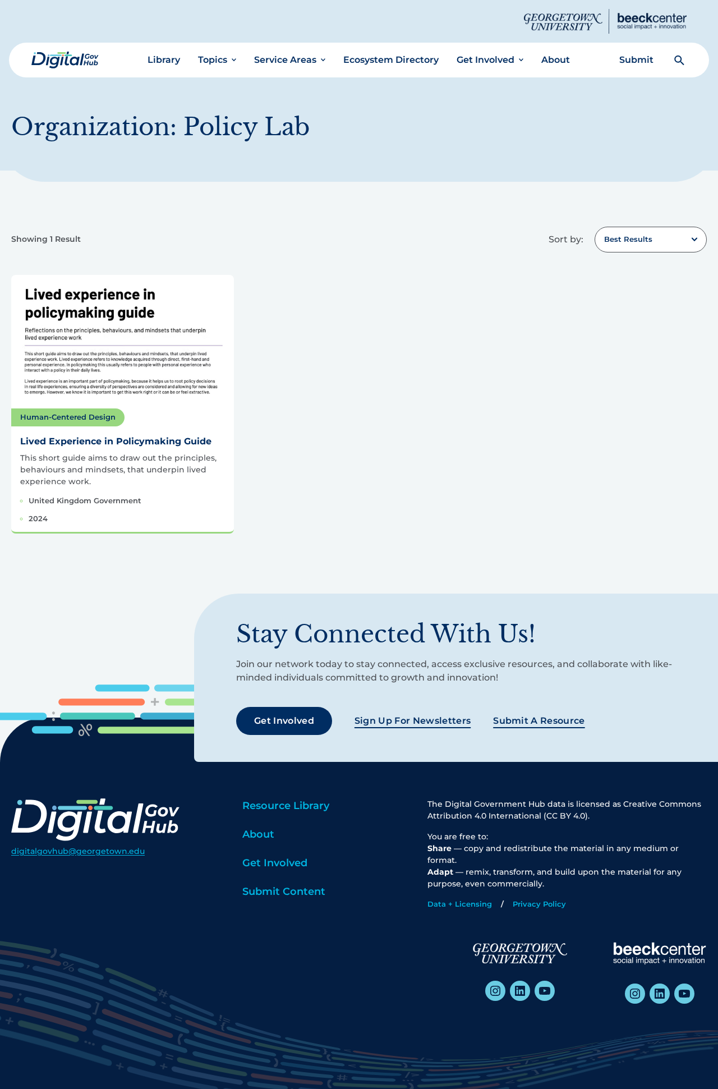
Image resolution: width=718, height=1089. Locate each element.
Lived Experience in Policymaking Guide (115, 441)
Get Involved (485, 59)
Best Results (628, 239)
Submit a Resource (538, 720)
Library (164, 59)
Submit (636, 59)
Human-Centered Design (68, 416)
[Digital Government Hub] (65, 60)
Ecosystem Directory (391, 59)
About (555, 59)
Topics (212, 59)
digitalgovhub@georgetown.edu (78, 851)
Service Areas (285, 59)
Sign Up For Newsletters (413, 720)
